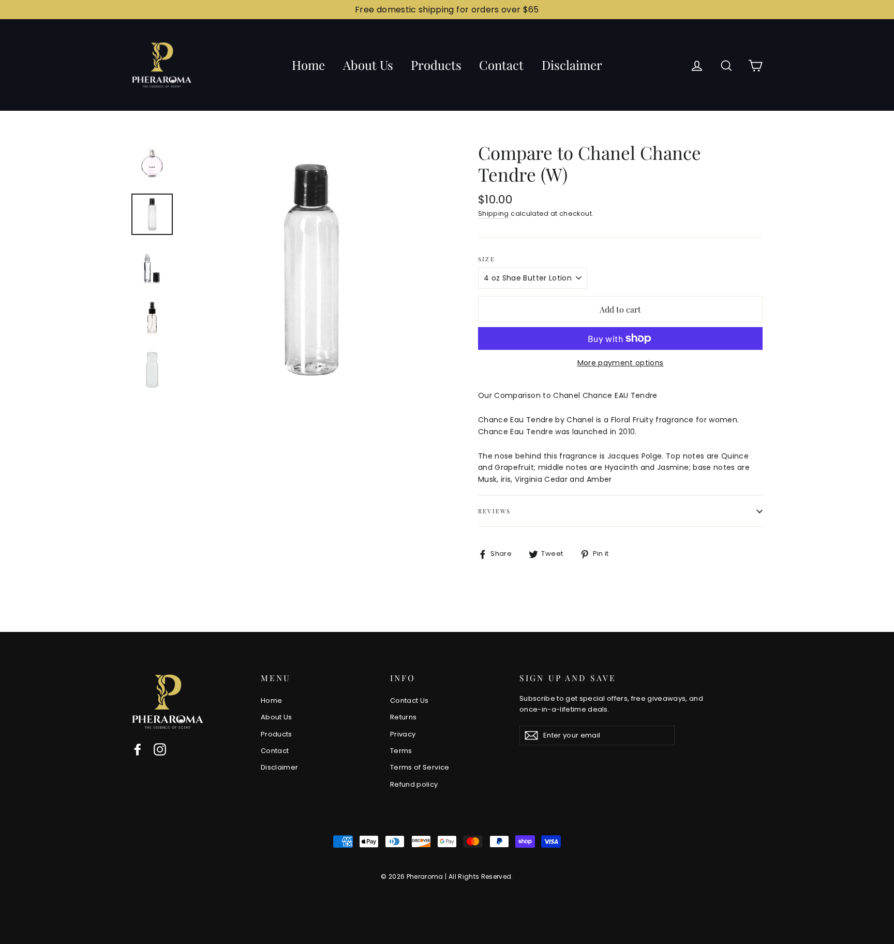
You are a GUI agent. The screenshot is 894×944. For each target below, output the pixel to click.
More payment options (620, 363)
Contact (501, 64)
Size (486, 259)
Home (308, 64)
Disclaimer (572, 64)
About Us (368, 64)
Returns (403, 717)
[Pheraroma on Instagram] (160, 749)
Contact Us (409, 700)
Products (436, 64)
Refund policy (414, 784)
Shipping (493, 213)
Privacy (402, 734)
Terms (401, 751)
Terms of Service (420, 767)
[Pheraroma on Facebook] (137, 749)
